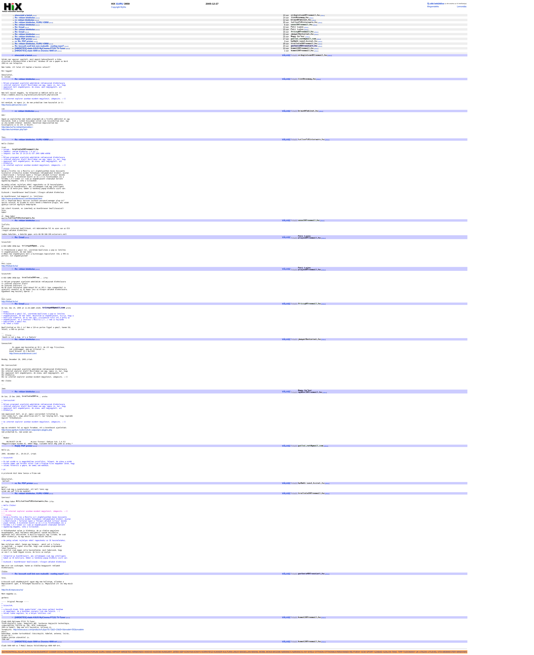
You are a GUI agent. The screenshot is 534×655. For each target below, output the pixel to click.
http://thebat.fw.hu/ (10, 266)
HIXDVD (148, 652)
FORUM (94, 652)
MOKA (269, 652)
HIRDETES (126, 652)
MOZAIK (277, 652)
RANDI (345, 652)
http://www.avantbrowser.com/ (23, 353)
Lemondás (462, 6)
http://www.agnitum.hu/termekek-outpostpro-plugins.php (27, 430)
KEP (182, 652)
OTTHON (319, 652)
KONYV (197, 652)
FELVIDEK (68, 652)
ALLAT (21, 652)
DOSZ (60, 652)
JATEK (176, 652)
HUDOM (157, 652)
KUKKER (218, 652)
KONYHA (188, 652)
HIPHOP (116, 652)
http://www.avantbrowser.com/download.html (22, 198)
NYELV (311, 652)
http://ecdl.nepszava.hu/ (12, 590)
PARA (339, 652)
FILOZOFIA (84, 652)
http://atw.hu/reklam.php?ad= (15, 129)
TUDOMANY (409, 652)
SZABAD (378, 652)
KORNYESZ (207, 652)
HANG (109, 652)
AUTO (27, 652)
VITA (439, 652)
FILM (76, 652)
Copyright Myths (118, 7)
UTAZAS (423, 652)
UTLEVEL (432, 652)
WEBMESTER (449, 652)
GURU (119, 3)
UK (417, 652)
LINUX (236, 652)
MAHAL (255, 652)
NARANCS (286, 652)
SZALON (387, 652)
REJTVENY (354, 652)
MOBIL (262, 652)
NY (305, 652)
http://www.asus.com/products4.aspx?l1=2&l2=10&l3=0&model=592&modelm (48, 629)
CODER (53, 652)
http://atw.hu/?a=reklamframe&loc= (17, 127)
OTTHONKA (330, 652)
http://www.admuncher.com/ (14, 105)
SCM (363, 652)
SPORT (370, 652)
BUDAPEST (42, 652)
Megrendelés (433, 6)
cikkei (322, 15)
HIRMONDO (138, 652)
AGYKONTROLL (10, 652)
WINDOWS (461, 652)
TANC (394, 652)
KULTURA (227, 652)
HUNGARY (166, 652)
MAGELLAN (245, 652)
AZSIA (34, 652)
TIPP (400, 652)
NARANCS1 (298, 652)
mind (34, 15)
